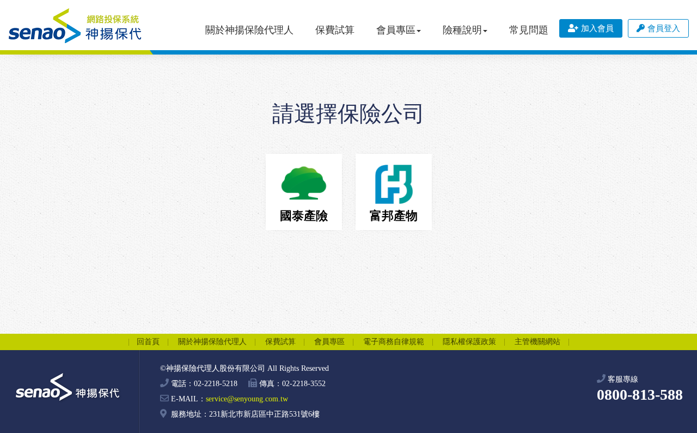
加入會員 (597, 28)
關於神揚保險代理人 (249, 30)
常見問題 (528, 30)
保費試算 (334, 30)
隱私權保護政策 (469, 342)
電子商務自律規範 (393, 342)
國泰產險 (304, 215)
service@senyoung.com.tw (247, 399)
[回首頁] (75, 26)
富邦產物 (394, 215)
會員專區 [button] (395, 30)
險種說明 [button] (462, 30)
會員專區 (329, 342)
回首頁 (148, 342)
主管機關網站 (537, 342)
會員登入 (663, 28)
